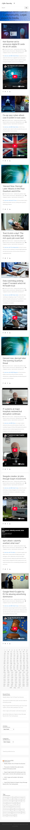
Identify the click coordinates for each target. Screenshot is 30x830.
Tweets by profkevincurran (9, 751)
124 (23, 675)
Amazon (10, 797)
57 (27, 660)
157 (16, 684)
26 (4, 655)
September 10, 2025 (21, 547)
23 (20, 653)
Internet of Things (11, 803)
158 (20, 684)
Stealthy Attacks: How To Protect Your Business (13, 697)
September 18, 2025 (21, 418)
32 (24, 655)
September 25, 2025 (21, 122)
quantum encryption (17, 812)
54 (17, 660)
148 (8, 682)
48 (24, 658)
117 (23, 674)
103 (23, 670)
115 (16, 674)
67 (8, 663)
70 (18, 663)
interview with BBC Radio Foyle (11, 488)
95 (20, 668)
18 (4, 653)
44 (11, 658)
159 (23, 684)
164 (16, 686)
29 (14, 655)
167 (27, 686)
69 (14, 663)
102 (19, 670)
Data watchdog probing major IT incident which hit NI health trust (14, 283)
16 (23, 651)
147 (4, 682)
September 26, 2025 (21, 50)
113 (8, 674)
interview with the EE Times (10, 200)
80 (24, 665)
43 (8, 658)
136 (16, 679)
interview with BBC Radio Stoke (11, 127)
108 (16, 672)
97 (27, 668)
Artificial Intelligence (21, 797)
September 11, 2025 (21, 483)
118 (27, 674)
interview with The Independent (11, 247)
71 (21, 663)
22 (17, 653)
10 (5, 651)
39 (21, 657)
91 (7, 668)
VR (16, 815)
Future (23, 800)
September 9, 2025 (20, 601)
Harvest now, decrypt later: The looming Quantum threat (14, 360)
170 (19, 687)
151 (20, 682)
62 (17, 662)
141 (8, 681)
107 (12, 672)
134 (8, 679)
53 (14, 660)
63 (21, 662)
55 (20, 660)
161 (4, 686)
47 (20, 658)
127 (8, 677)
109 (20, 672)
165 (20, 686)
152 (23, 682)
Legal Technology (6, 806)
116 (19, 674)
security (4, 815)
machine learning (6, 809)
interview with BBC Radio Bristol (11, 55)
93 (14, 668)
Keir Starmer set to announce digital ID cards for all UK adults (14, 44)
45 (14, 658)
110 (24, 672)
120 (8, 675)
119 (5, 675)
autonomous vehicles (7, 800)
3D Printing (5, 797)
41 (27, 657)
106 (8, 672)
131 (24, 677)
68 (11, 663)
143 (16, 681)
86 (17, 667)
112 (5, 674)
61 (14, 662)
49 (27, 658)
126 (4, 677)
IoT (16, 803)
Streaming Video (11, 815)
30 (17, 655)
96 (24, 668)
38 (17, 657)
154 (4, 684)
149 (12, 682)
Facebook (19, 800)
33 (27, 655)
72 (24, 663)
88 (24, 667)
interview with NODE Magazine (11, 372)
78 (17, 665)
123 (20, 675)
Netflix (12, 809)
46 (17, 658)
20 (11, 653)
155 (8, 684)
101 (15, 670)
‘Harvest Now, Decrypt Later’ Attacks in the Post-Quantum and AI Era (14, 188)
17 (26, 651)
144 (20, 681)
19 (8, 653)
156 (12, 684)
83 (7, 667)
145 (23, 681)
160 (27, 684)
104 (27, 670)
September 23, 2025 (21, 195)
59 (8, 662)
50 (4, 660)
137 (20, 679)
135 (12, 679)
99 (8, 670)
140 (4, 681)
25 (27, 653)
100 (11, 670)
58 (4, 662)
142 (12, 681)
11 (8, 651)
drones (14, 800)
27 (8, 655)
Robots (23, 812)
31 (20, 655)
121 (12, 675)
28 (11, 655)
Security (9, 52)
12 (11, 651)
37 (14, 657)
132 (27, 677)
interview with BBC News (10, 423)
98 (4, 670)
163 (12, 686)
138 (23, 679)
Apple (14, 797)
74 (4, 665)
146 (27, 681)
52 (11, 660)
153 (27, 682)
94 (17, 668)
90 (4, 668)
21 (14, 653)
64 (24, 662)
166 (23, 686)
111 (27, 672)
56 (24, 660)
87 (21, 667)
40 (24, 657)
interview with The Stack (9, 552)
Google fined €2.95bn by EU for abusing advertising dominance (14, 594)
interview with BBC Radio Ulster (11, 295)
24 (24, 653)
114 (12, 674)
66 (4, 663)
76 (11, 665)
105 (4, 672)
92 (11, 668)
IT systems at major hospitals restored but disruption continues (12, 411)
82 (4, 667)
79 (20, 665)
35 (8, 657)
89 (27, 667)
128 (12, 677)
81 (27, 665)
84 (11, 667)
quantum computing (7, 812)
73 (27, 663)
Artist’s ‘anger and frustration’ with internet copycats (14, 710)
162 (8, 686)
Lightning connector (16, 806)
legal (19, 803)
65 (27, 662)
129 (16, 677)
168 (11, 687)
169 (15, 687)
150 (16, 682)
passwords (17, 809)
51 (8, 660)
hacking (4, 803)
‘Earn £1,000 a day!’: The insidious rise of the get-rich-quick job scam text (13, 235)
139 (27, 679)
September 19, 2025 (21, 242)
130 (20, 677)
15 (20, 651)
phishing (22, 809)
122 (16, 675)
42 (4, 658)
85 (14, 667)
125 (27, 675)
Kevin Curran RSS (8, 760)
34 (4, 657)
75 (7, 665)
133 (4, 679)
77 (14, 665)
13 (14, 651)
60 (11, 662)
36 (11, 657)
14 (17, 651)
